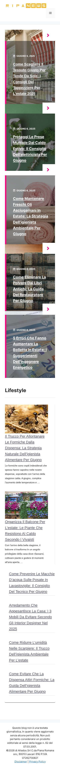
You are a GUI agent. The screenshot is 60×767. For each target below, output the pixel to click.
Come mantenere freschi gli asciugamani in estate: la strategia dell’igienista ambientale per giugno (30, 216)
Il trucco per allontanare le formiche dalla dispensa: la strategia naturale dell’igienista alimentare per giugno (24, 448)
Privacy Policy (37, 761)
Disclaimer (20, 761)
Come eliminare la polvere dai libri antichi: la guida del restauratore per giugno (29, 289)
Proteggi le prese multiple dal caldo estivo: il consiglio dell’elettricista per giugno (30, 148)
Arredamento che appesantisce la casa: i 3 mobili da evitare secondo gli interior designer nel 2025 (30, 617)
